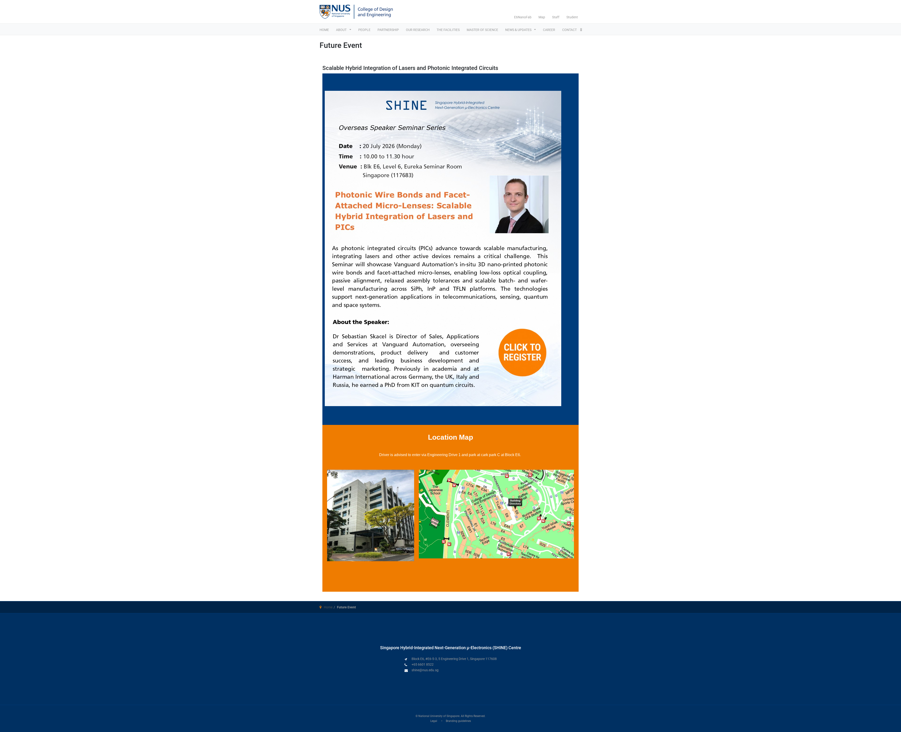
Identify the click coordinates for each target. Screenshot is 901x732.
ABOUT (341, 30)
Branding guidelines (458, 721)
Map (541, 17)
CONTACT (569, 30)
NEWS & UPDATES (518, 30)
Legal (433, 721)
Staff (555, 17)
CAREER (549, 30)
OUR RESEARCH (418, 30)
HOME (324, 30)
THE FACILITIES (448, 30)
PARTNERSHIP (388, 30)
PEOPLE (364, 30)
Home (328, 607)
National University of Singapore (438, 716)
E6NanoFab (522, 17)
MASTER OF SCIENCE (482, 30)
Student (572, 17)
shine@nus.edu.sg (425, 670)
